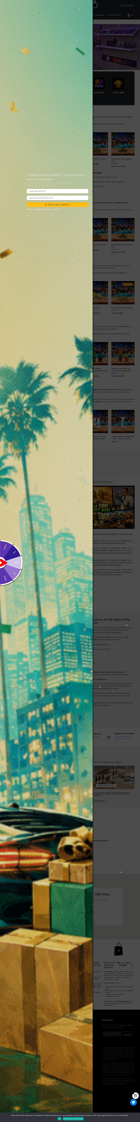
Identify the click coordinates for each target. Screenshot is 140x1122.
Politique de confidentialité (73, 1119)
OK (59, 1119)
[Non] (137, 1117)
